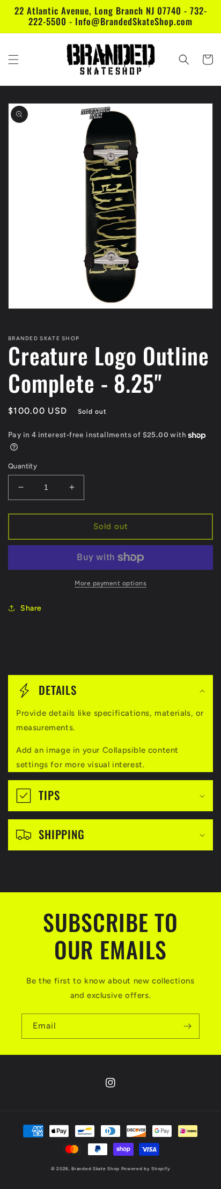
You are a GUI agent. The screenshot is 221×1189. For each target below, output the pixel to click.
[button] (13, 59)
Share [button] (31, 608)
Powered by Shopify (146, 1168)
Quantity (22, 466)
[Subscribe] (187, 1026)
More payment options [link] (110, 583)
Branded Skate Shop (95, 1168)
